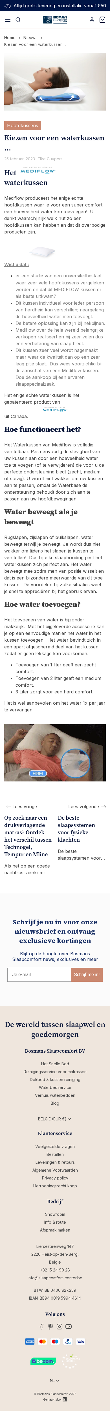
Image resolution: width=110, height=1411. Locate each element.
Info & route (55, 1222)
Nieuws (30, 37)
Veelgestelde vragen (55, 1146)
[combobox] (55, 1119)
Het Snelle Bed (55, 1063)
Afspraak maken (55, 1230)
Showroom (55, 1214)
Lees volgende (83, 806)
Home (10, 37)
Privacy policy (55, 1178)
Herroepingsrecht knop (55, 1185)
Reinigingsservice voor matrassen (55, 1071)
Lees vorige (24, 806)
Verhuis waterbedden (55, 1095)
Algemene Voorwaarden (55, 1170)
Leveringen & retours (55, 1162)
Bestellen (55, 1154)
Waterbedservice (55, 1087)
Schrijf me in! (87, 974)
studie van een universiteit (58, 275)
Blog (55, 1103)
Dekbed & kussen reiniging (55, 1079)
